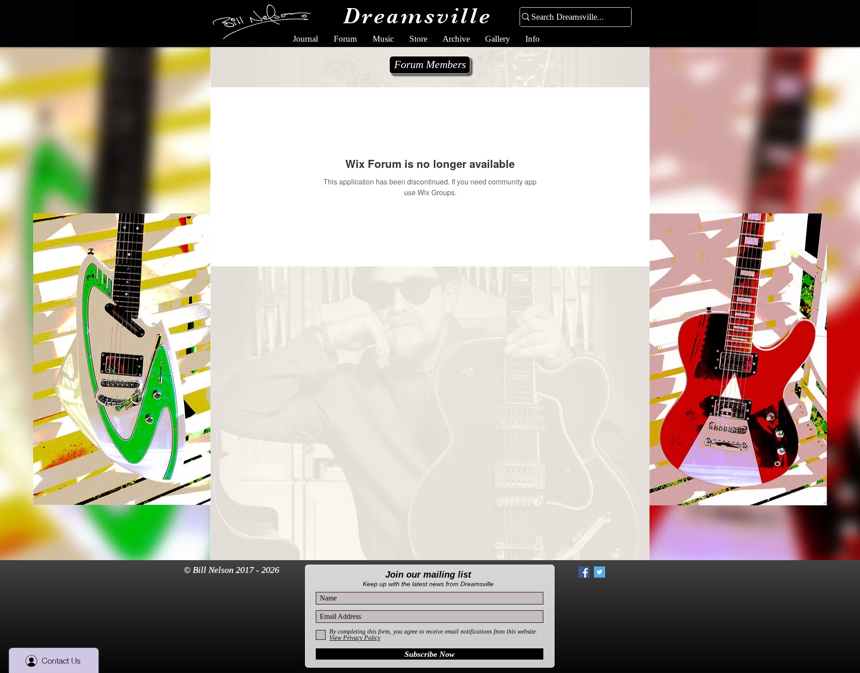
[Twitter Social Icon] (599, 572)
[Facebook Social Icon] (583, 572)
